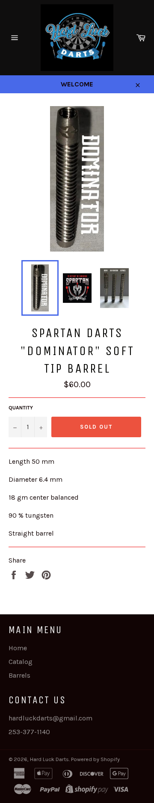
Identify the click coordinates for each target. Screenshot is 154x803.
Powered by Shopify (95, 759)
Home (18, 648)
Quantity (21, 408)
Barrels (19, 675)
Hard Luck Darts (49, 759)
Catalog (21, 662)
